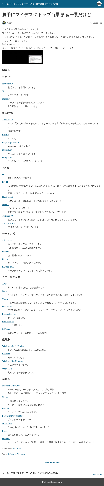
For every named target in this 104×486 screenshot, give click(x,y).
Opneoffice (7, 423)
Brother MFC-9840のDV (13, 415)
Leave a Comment (52, 462)
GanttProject (7, 196)
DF (3, 174)
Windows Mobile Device (13, 346)
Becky (5, 430)
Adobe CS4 (7, 240)
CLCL (5, 298)
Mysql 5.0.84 (8, 149)
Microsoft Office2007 (11, 385)
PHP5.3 (5, 134)
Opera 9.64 (7, 368)
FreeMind (6, 251)
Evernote (6, 353)
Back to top (97, 474)
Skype (5, 396)
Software (12, 454)
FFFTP (5, 181)
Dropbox (6, 438)
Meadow (6, 98)
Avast (4, 283)
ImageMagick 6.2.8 (10, 142)
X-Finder (6, 328)
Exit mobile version (52, 482)
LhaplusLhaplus (9, 313)
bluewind (6, 291)
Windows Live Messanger (13, 361)
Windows (17, 448)
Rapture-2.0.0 (8, 266)
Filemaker (6, 408)
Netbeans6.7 (7, 83)
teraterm (5, 204)
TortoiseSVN (8, 215)
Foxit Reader (7, 306)
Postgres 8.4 (7, 157)
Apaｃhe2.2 (7, 119)
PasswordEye (8, 321)
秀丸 (4, 91)
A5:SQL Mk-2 (8, 223)
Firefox (5, 259)
